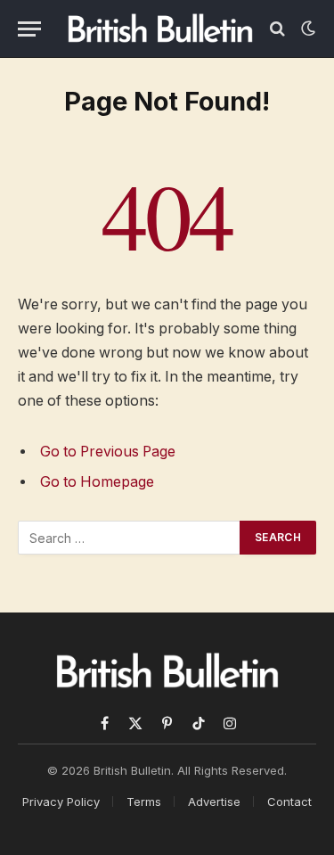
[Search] (277, 29)
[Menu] (29, 29)
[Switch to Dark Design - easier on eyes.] (306, 29)
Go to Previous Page (107, 451)
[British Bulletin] (160, 28)
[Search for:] (129, 538)
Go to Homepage (97, 481)
